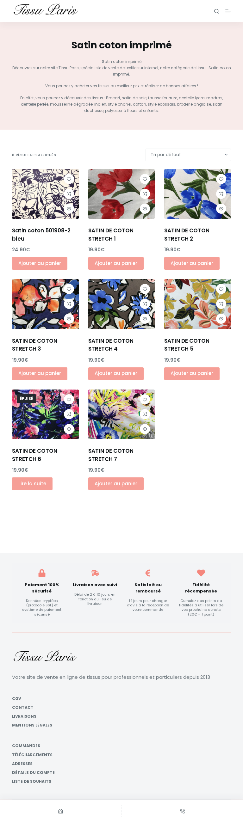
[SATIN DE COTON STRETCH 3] (45, 304)
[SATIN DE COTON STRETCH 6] (45, 414)
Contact (23, 707)
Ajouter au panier (39, 263)
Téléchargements (32, 755)
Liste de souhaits (31, 781)
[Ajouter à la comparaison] (69, 194)
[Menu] (228, 11)
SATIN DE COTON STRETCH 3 (34, 345)
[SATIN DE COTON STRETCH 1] (121, 194)
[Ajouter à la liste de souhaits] (69, 179)
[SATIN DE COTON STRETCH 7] (121, 414)
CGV (16, 698)
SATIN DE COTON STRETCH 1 (111, 234)
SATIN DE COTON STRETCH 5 (186, 345)
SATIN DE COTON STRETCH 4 (111, 345)
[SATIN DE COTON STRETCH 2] (197, 194)
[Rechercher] (216, 11)
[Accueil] (60, 811)
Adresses (22, 763)
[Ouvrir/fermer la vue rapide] (69, 209)
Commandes (26, 746)
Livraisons (24, 716)
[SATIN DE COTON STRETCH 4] (121, 304)
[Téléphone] (182, 811)
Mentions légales (32, 725)
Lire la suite (32, 483)
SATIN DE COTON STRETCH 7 (111, 455)
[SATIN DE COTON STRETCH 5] (197, 304)
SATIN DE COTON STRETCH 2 (186, 234)
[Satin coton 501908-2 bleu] (45, 194)
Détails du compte (33, 772)
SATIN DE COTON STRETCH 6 (34, 455)
